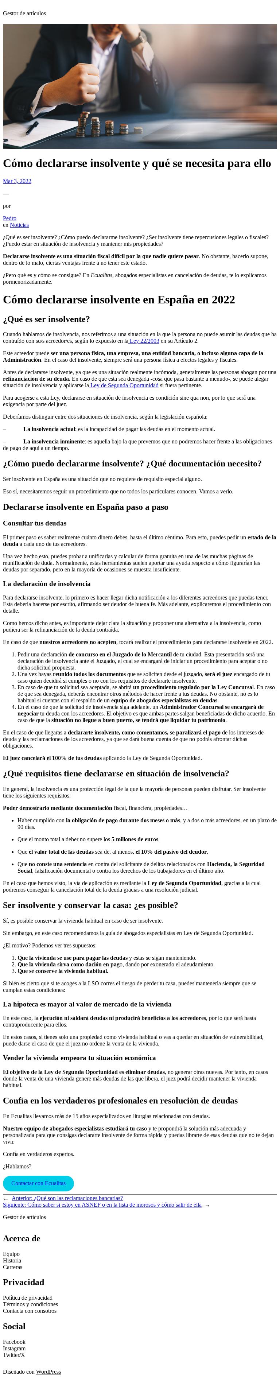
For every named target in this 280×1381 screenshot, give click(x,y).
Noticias (19, 225)
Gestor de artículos (24, 13)
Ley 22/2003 (144, 341)
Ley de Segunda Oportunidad (124, 385)
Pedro (9, 218)
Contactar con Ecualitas (38, 1183)
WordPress (48, 1372)
